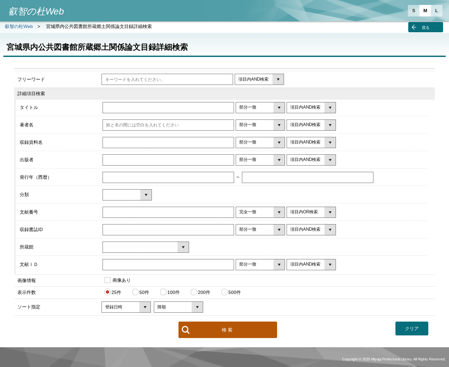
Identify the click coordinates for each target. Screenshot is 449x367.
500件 (234, 292)
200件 (204, 292)
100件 (173, 292)
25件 (116, 292)
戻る (426, 27)
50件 (144, 292)
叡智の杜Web (19, 26)
